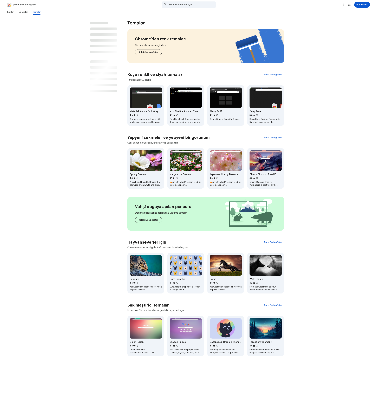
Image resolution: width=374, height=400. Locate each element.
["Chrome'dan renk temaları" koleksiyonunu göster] (148, 52)
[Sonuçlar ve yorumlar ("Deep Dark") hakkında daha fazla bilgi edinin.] (256, 115)
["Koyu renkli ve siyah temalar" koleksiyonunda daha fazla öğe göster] (273, 74)
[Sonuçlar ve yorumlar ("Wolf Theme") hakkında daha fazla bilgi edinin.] (256, 282)
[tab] (11, 12)
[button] (349, 5)
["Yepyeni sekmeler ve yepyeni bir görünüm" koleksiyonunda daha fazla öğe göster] (273, 137)
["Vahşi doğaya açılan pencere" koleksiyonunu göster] (148, 219)
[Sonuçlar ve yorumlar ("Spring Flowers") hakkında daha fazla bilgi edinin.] (137, 178)
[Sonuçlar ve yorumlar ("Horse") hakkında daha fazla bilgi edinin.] (217, 282)
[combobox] (192, 4)
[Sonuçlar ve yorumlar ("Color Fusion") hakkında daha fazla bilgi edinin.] (137, 345)
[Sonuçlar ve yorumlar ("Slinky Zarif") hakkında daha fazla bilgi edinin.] (217, 115)
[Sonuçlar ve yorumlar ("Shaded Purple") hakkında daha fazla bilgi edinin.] (177, 345)
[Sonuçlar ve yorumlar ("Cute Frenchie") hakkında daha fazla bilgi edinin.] (177, 282)
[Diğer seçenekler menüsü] (343, 5)
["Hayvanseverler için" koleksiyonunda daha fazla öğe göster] (273, 242)
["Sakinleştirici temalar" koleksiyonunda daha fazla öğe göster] (273, 305)
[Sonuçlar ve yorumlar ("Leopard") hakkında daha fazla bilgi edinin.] (137, 282)
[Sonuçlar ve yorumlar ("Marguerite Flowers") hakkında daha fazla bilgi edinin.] (176, 178)
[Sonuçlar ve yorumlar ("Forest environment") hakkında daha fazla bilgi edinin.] (256, 345)
